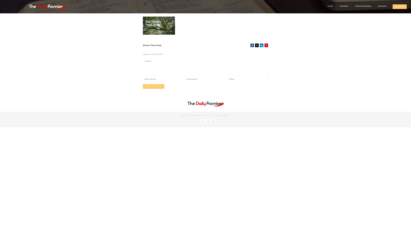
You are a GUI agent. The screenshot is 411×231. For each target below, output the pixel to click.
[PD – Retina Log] (46, 4)
